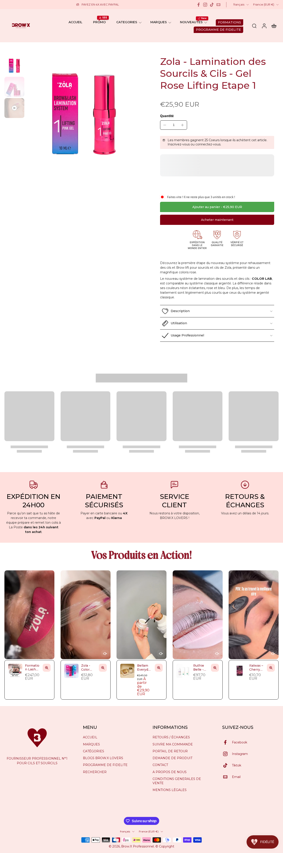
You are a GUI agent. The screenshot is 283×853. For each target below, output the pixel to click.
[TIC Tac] (211, 4)
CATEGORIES (126, 22)
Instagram (240, 754)
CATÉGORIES (93, 751)
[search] (254, 25)
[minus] (164, 125)
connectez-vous (207, 144)
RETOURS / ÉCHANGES (171, 737)
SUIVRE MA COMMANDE (173, 744)
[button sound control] (105, 653)
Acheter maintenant (217, 220)
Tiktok (236, 765)
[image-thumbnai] (14, 65)
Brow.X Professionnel (137, 846)
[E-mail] (218, 4)
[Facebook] (198, 4)
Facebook (239, 742)
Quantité (167, 116)
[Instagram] (205, 4)
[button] (217, 207)
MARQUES (158, 22)
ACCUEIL (75, 22)
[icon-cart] (274, 25)
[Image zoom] (84, 113)
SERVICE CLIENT (174, 500)
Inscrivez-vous (179, 144)
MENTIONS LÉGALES (170, 790)
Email (236, 777)
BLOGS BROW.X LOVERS (103, 758)
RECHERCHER (95, 772)
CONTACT (160, 765)
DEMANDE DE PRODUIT (172, 758)
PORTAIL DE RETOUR (170, 751)
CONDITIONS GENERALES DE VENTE (177, 781)
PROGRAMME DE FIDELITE (105, 765)
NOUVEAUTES (191, 22)
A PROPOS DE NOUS (170, 772)
